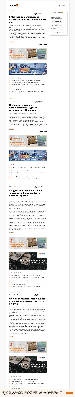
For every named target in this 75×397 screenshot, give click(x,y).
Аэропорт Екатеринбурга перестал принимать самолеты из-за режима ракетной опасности (28, 89)
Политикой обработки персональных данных (16, 394)
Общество (11, 128)
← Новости (12, 10)
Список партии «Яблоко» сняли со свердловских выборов (58, 21)
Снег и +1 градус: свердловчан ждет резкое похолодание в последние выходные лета (28, 85)
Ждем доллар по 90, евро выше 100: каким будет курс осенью (26, 178)
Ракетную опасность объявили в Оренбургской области (24, 82)
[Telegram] (42, 44)
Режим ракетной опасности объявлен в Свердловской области (26, 80)
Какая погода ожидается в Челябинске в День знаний (57, 30)
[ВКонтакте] (39, 44)
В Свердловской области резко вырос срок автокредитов (25, 286)
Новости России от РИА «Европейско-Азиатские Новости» (14, 5)
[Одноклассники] (41, 44)
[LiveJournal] (46, 44)
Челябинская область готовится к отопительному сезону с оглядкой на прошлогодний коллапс (58, 24)
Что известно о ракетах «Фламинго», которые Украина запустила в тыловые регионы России (27, 92)
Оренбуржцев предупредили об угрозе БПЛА (22, 176)
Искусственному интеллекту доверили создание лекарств (25, 275)
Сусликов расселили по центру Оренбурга (58, 28)
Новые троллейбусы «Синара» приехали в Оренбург (58, 33)
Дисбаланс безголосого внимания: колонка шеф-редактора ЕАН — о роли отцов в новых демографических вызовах (58, 17)
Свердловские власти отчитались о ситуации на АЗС (24, 381)
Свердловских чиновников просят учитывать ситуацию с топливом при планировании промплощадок (28, 284)
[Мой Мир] (44, 44)
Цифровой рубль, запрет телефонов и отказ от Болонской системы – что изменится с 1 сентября (29, 173)
